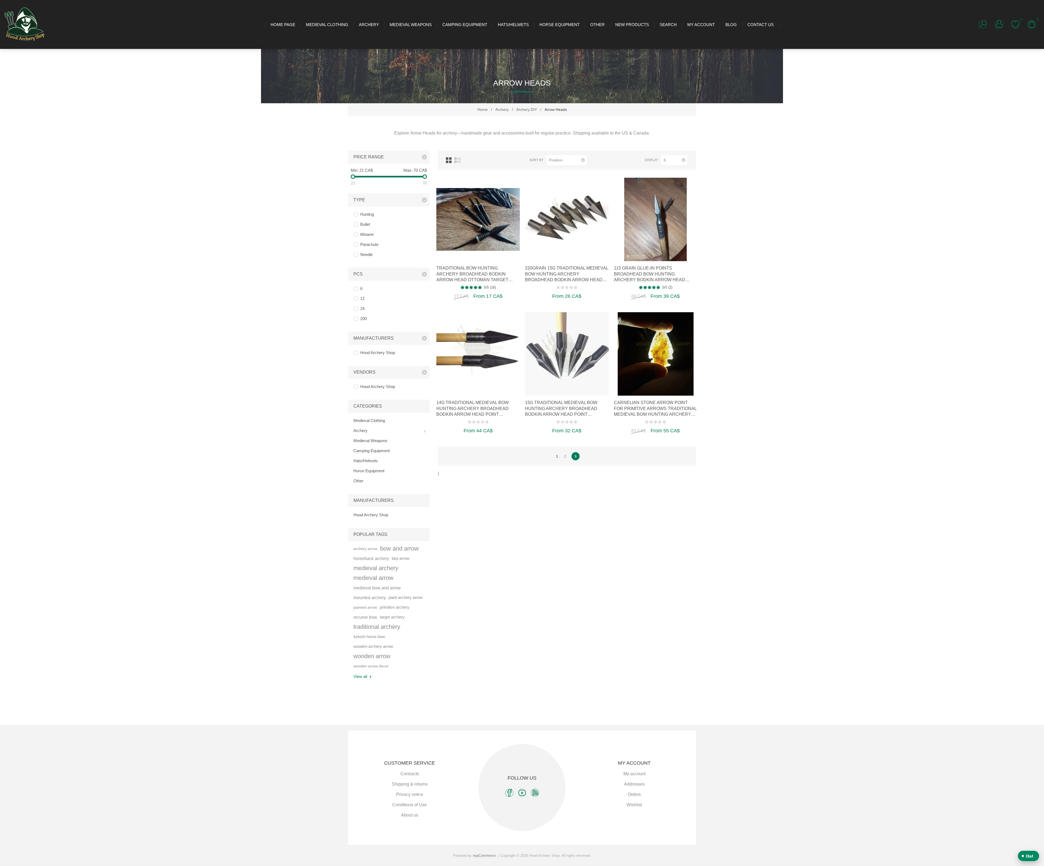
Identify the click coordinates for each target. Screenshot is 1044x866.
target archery (392, 617)
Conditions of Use (409, 804)
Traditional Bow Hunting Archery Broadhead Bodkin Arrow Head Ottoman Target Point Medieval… (472, 274)
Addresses (634, 784)
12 (362, 298)
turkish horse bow (369, 636)
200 (363, 318)
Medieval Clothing (327, 24)
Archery (369, 24)
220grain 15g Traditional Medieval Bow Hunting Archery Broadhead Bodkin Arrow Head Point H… (566, 274)
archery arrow (365, 548)
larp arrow (400, 558)
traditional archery (376, 626)
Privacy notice (409, 794)
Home (482, 109)
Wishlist (634, 804)
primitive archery (394, 607)
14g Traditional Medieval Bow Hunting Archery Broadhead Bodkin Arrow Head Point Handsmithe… (472, 408)
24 (362, 308)
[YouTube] (522, 793)
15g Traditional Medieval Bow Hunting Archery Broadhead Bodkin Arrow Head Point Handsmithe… (561, 408)
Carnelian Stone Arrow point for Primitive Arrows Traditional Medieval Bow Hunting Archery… (655, 408)
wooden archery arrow (373, 646)
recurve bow (365, 617)
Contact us (760, 24)
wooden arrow (371, 656)
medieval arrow (373, 577)
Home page (283, 24)
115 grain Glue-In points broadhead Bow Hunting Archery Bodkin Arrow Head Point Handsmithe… (649, 274)
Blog (731, 24)
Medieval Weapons (411, 24)
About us (409, 815)
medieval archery (375, 568)
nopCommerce (484, 856)
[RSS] (535, 793)
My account (701, 24)
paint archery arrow (406, 597)
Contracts (409, 773)
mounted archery (369, 597)
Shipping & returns (410, 784)
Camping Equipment (464, 24)
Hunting (367, 214)
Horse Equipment (559, 24)
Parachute (369, 244)
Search (668, 24)
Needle (366, 254)
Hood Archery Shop (377, 352)
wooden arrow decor (371, 666)
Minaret (367, 234)
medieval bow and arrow (377, 587)
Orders (634, 794)
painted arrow (365, 607)
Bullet (365, 224)
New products (632, 24)
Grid (449, 160)
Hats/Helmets (513, 24)
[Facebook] (509, 793)
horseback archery (371, 558)
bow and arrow (399, 548)
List (457, 160)
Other (597, 24)
